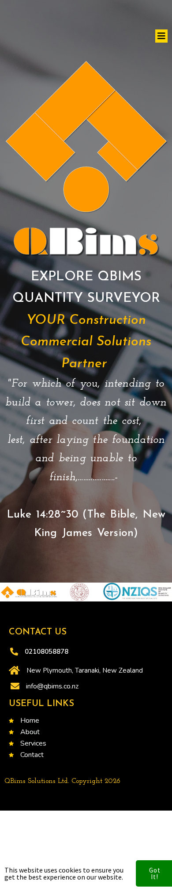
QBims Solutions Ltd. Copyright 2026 (62, 781)
